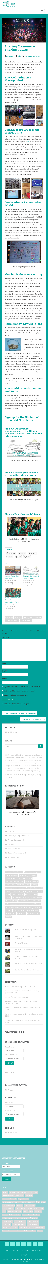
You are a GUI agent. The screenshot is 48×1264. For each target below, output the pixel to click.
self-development (11, 904)
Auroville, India (17, 872)
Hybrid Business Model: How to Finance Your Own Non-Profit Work (12, 600)
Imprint (24, 1255)
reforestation (24, 901)
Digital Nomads (27, 878)
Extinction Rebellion (31, 882)
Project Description (15, 840)
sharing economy (35, 617)
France (26, 617)
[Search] (40, 746)
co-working (18, 617)
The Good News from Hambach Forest (26, 957)
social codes (36, 904)
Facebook (9, 1072)
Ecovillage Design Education (14, 882)
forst (7, 885)
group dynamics (11, 888)
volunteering (21, 914)
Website (4, 679)
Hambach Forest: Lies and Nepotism (28, 963)
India (24, 891)
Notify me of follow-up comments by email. (19, 691)
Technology (37, 907)
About (15, 1251)
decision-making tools (13, 878)
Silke (19, 56)
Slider (10, 844)
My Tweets (9, 1090)
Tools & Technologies (16, 853)
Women (8, 917)
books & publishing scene (32, 872)
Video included (10, 914)
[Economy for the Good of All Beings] (13, 570)
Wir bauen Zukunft (33, 914)
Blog (7, 1251)
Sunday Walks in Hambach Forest (27, 970)
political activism (36, 898)
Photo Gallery (37, 1251)
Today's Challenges (32, 910)
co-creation (9, 617)
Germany (34, 885)
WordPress (24, 1262)
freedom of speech (23, 885)
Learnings (20, 894)
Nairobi (27, 894)
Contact (25, 1251)
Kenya (8, 894)
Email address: (11, 1055)
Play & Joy (26, 898)
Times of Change (18, 910)
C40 (28, 141)
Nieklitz (34, 894)
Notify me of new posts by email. (16, 695)
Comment (6, 637)
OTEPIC (8, 898)
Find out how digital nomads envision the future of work (21, 473)
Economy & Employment (33, 56)
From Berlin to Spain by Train (25, 929)
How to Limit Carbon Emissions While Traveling (28, 937)
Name (4, 663)
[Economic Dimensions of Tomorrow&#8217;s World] (31, 570)
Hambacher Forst (23, 888)
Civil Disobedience (12, 875)
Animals (8, 872)
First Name (9, 1047)
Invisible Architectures (35, 891)
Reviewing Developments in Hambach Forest (29, 951)
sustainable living (25, 620)
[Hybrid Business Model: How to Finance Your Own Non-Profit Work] (13, 592)
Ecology (11, 831)
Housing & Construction (13, 891)
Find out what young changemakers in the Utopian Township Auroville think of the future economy (23, 432)
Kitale (13, 894)
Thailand (8, 910)
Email (4, 671)
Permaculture (17, 898)
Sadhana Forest (35, 901)
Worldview (12, 857)
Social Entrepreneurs (11, 620)
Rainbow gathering (12, 901)
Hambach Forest (36, 888)
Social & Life (12, 849)
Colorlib (35, 1259)
